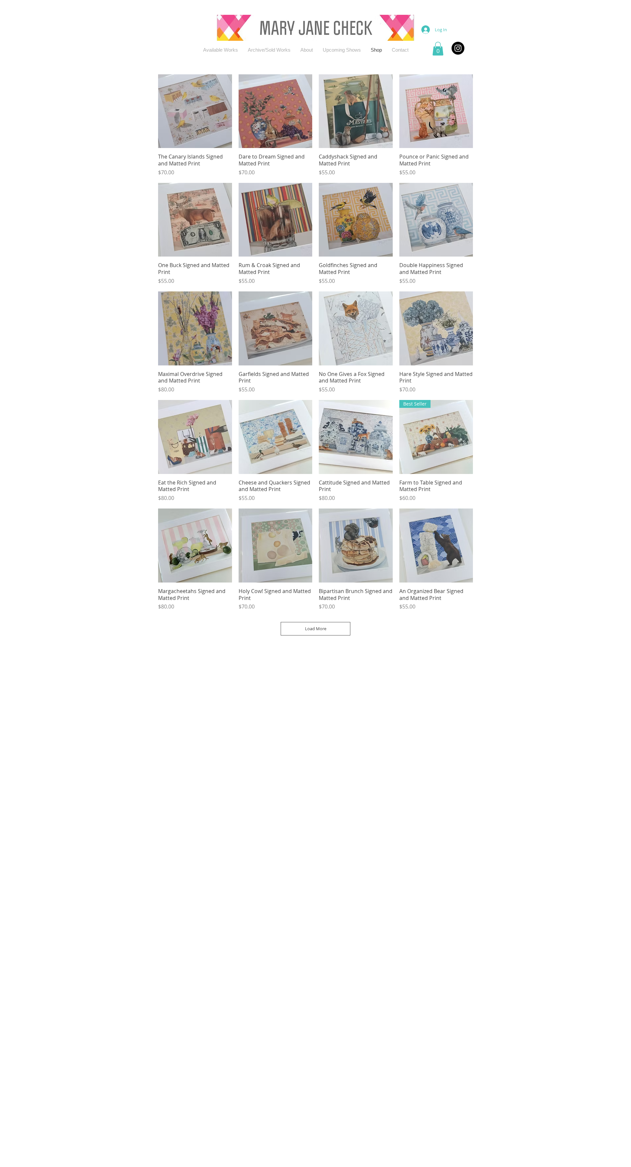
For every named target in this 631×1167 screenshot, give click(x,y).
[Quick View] (195, 111)
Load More (315, 629)
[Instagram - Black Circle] (458, 48)
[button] (438, 49)
